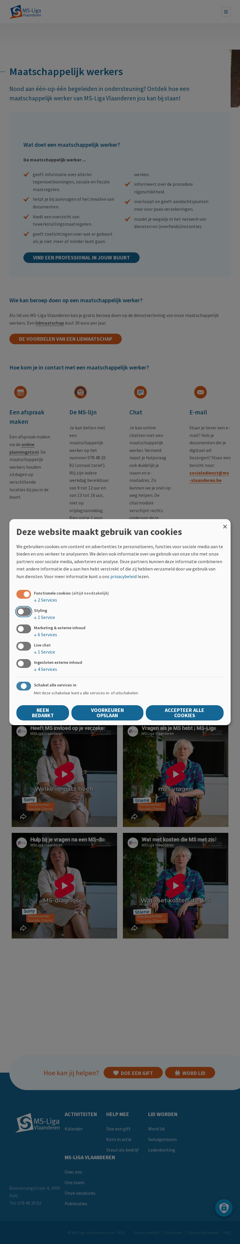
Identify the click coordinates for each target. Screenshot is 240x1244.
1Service (44, 617)
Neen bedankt (43, 713)
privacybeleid (123, 576)
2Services (45, 600)
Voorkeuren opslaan (107, 713)
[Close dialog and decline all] (225, 522)
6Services (45, 634)
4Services (45, 669)
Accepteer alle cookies (184, 713)
